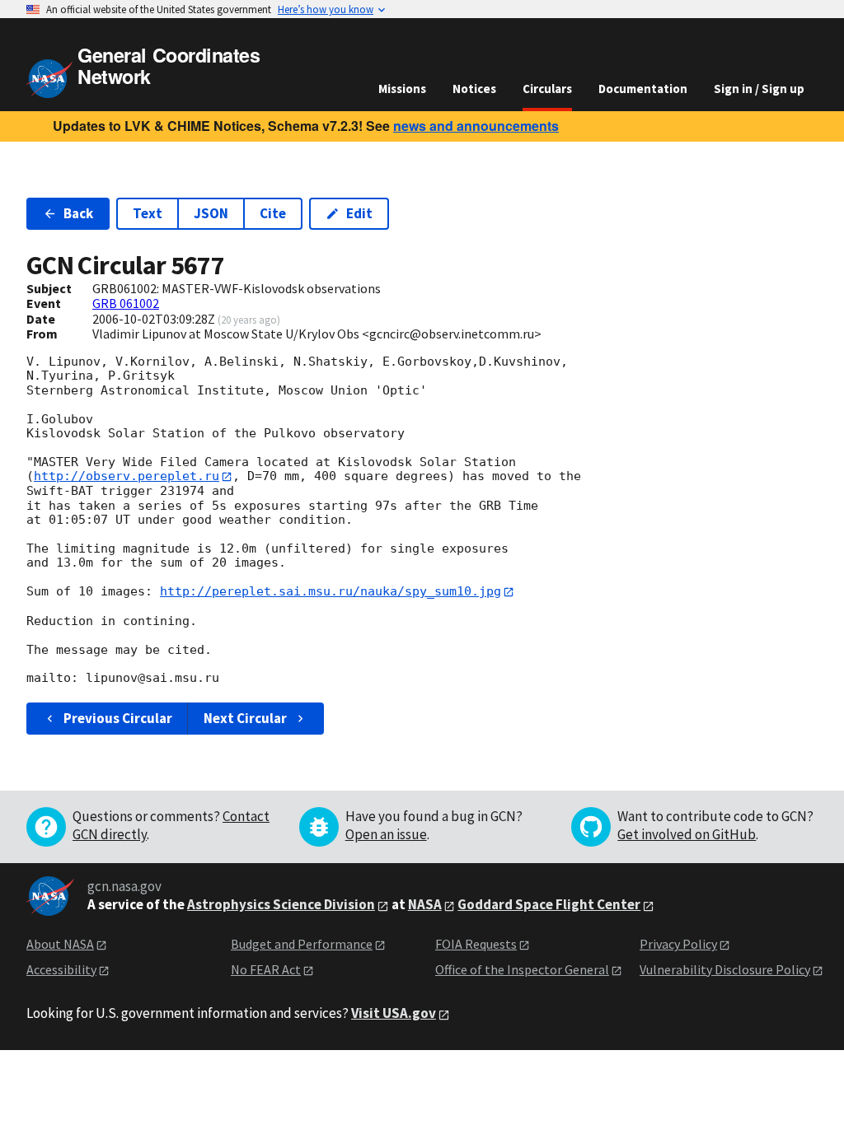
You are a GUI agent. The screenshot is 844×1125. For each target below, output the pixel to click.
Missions (402, 88)
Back (78, 213)
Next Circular (245, 718)
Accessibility (61, 969)
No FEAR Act (266, 969)
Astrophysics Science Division (281, 904)
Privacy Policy (678, 944)
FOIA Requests (476, 944)
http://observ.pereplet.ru (126, 476)
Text (147, 213)
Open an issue (386, 834)
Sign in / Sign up (759, 88)
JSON (211, 213)
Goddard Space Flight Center (548, 904)
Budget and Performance (302, 944)
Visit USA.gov (393, 1013)
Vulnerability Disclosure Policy (725, 969)
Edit (359, 213)
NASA (425, 904)
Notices (474, 88)
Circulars (547, 88)
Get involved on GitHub (686, 834)
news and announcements (476, 125)
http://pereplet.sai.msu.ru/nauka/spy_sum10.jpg (330, 591)
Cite (273, 213)
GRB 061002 (125, 303)
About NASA (60, 944)
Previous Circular (117, 718)
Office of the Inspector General (522, 969)
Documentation (642, 88)
